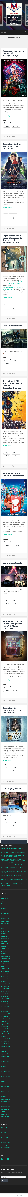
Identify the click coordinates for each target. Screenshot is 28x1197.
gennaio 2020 (5, 1066)
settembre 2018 (6, 1106)
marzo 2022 (5, 1004)
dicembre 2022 (6, 984)
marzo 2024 (5, 948)
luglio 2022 (5, 994)
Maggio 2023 (5, 971)
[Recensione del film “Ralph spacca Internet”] (14, 497)
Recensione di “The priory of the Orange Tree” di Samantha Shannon (12, 384)
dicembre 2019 (6, 1069)
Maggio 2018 (5, 1116)
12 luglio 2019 (7, 836)
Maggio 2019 (5, 1086)
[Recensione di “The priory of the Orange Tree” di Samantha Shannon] (14, 410)
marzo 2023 (5, 976)
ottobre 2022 (5, 988)
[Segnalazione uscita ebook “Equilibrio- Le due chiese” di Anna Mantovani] (14, 259)
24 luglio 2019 (7, 466)
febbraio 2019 (6, 1094)
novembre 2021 (6, 1014)
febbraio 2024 (6, 951)
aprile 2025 (5, 926)
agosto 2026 (5, 896)
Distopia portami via (7, 1130)
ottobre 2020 (5, 1044)
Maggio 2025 (5, 923)
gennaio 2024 (5, 953)
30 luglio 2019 (7, 228)
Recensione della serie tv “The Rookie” (12, 864)
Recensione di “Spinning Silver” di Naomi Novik (12, 710)
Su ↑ (14, 1189)
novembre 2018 (6, 1101)
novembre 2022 (6, 986)
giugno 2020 (5, 1054)
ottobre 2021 (5, 1016)
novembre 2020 (6, 1041)
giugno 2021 (5, 1024)
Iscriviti (4, 1181)
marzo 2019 (5, 1091)
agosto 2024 (5, 941)
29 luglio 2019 (7, 318)
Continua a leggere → (8, 116)
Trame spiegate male (12, 326)
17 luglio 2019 (7, 700)
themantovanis (6, 1142)
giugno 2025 (5, 921)
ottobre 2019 (5, 1074)
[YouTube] (17, 24)
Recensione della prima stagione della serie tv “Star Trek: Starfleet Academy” (14, 855)
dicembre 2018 (6, 1099)
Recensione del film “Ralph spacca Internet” (14, 474)
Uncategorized (6, 1147)
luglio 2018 (5, 1111)
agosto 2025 (5, 918)
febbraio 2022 (6, 1006)
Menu (5, 32)
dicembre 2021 (6, 1011)
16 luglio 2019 (7, 781)
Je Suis (4, 1132)
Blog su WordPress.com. (14, 1188)
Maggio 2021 (5, 1026)
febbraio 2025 (6, 931)
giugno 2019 (5, 1084)
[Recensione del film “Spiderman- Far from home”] (14, 170)
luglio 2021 (5, 1021)
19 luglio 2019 (7, 614)
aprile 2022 (5, 1001)
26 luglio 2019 (7, 373)
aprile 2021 (5, 1029)
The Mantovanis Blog (14, 17)
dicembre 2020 (6, 1039)
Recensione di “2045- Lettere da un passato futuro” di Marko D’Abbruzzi (12, 624)
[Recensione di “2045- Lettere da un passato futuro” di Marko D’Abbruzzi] (14, 646)
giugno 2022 (5, 996)
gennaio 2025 (5, 933)
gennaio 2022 (5, 1009)
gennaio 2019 (5, 1096)
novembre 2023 (6, 958)
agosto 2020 (5, 1049)
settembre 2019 (6, 1076)
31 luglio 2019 (7, 136)
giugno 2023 (5, 968)
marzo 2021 (5, 1031)
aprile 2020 (5, 1059)
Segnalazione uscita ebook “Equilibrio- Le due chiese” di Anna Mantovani (12, 239)
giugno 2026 (5, 901)
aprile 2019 (5, 1089)
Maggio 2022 (5, 998)
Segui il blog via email (8, 1169)
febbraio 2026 (6, 906)
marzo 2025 (5, 928)
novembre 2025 (6, 911)
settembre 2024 (6, 938)
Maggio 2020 (5, 1056)
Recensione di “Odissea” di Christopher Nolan (13, 852)
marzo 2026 (5, 903)
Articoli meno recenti (14, 842)
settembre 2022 (6, 991)
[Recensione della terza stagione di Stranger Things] (14, 78)
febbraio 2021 (6, 1034)
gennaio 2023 (5, 981)
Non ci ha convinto (7, 1135)
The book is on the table (8, 1140)
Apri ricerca (25, 32)
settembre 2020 (6, 1046)
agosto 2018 (5, 1109)
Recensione (5, 1137)
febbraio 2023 (6, 978)
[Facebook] (10, 24)
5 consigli (4, 1127)
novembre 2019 (6, 1071)
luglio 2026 (5, 898)
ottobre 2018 (5, 1104)
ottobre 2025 (5, 913)
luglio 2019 (5, 1081)
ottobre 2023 (5, 961)
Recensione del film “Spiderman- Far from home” (12, 146)
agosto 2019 (5, 1079)
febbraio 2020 (6, 1064)
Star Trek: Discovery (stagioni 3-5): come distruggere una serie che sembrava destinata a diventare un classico (14, 860)
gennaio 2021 (5, 1036)
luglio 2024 (5, 943)
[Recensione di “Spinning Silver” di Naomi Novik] (14, 729)
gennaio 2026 (5, 908)
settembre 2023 (6, 963)
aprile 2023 (5, 973)
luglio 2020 (5, 1051)
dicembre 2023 (6, 956)
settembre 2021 (6, 1019)
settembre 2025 (6, 916)
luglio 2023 (5, 966)
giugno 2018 (5, 1114)
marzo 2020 (5, 1061)
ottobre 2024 (5, 936)
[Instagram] (14, 24)
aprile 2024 (5, 946)
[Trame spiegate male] (14, 338)
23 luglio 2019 (7, 555)
